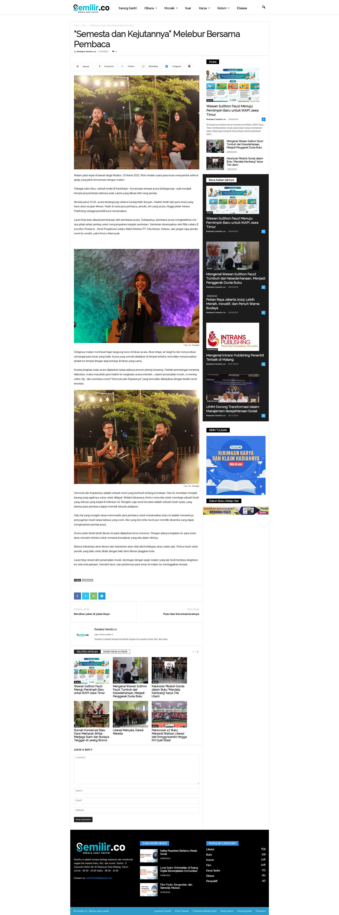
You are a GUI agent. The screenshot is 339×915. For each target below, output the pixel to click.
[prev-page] (193, 652)
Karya (203, 8)
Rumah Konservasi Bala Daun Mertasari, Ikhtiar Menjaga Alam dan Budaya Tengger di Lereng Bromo (91, 735)
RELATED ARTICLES (87, 651)
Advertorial (212, 296)
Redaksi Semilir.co (86, 51)
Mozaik (169, 8)
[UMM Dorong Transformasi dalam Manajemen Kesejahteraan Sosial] (235, 388)
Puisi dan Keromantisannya (181, 614)
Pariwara (261, 911)
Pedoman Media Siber (205, 911)
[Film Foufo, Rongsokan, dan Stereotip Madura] (149, 889)
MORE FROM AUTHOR (115, 651)
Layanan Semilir (162, 911)
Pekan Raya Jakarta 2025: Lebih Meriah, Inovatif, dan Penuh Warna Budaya (232, 303)
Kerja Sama (227, 911)
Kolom (221, 8)
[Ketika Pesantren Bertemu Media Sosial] (149, 855)
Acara (84, 25)
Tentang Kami (244, 911)
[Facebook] (77, 596)
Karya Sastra (213, 870)
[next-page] (197, 652)
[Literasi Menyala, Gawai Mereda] (130, 714)
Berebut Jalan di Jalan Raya (92, 614)
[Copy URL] (110, 596)
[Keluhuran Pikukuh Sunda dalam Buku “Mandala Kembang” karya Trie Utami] (169, 670)
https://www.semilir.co (103, 634)
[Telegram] (101, 596)
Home (76, 25)
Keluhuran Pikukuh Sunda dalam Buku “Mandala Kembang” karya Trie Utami (168, 691)
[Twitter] (85, 596)
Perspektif (211, 881)
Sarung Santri (128, 8)
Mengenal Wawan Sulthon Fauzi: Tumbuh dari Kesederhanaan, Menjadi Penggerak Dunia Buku (130, 691)
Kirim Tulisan (182, 911)
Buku (209, 854)
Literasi (210, 849)
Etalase (242, 8)
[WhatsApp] (93, 596)
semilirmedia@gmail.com (99, 878)
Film (208, 865)
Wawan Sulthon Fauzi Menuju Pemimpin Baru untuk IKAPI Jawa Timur (89, 690)
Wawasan (87, 580)
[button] (263, 7)
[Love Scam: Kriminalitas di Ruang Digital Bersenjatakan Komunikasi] (149, 872)
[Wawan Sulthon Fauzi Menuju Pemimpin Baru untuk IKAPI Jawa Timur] (91, 670)
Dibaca (149, 8)
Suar (188, 8)
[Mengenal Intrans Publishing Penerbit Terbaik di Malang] (235, 337)
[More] (189, 66)
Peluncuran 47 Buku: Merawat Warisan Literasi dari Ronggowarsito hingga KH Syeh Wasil (169, 735)
